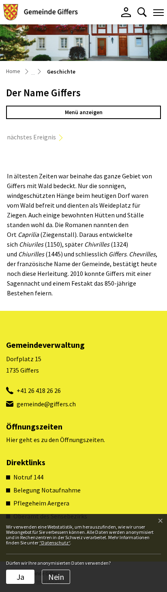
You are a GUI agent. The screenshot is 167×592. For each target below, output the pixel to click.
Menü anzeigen (84, 112)
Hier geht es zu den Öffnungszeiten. (55, 440)
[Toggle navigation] (158, 12)
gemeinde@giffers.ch (46, 404)
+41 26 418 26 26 (39, 390)
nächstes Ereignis (31, 137)
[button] (142, 12)
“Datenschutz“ (54, 543)
